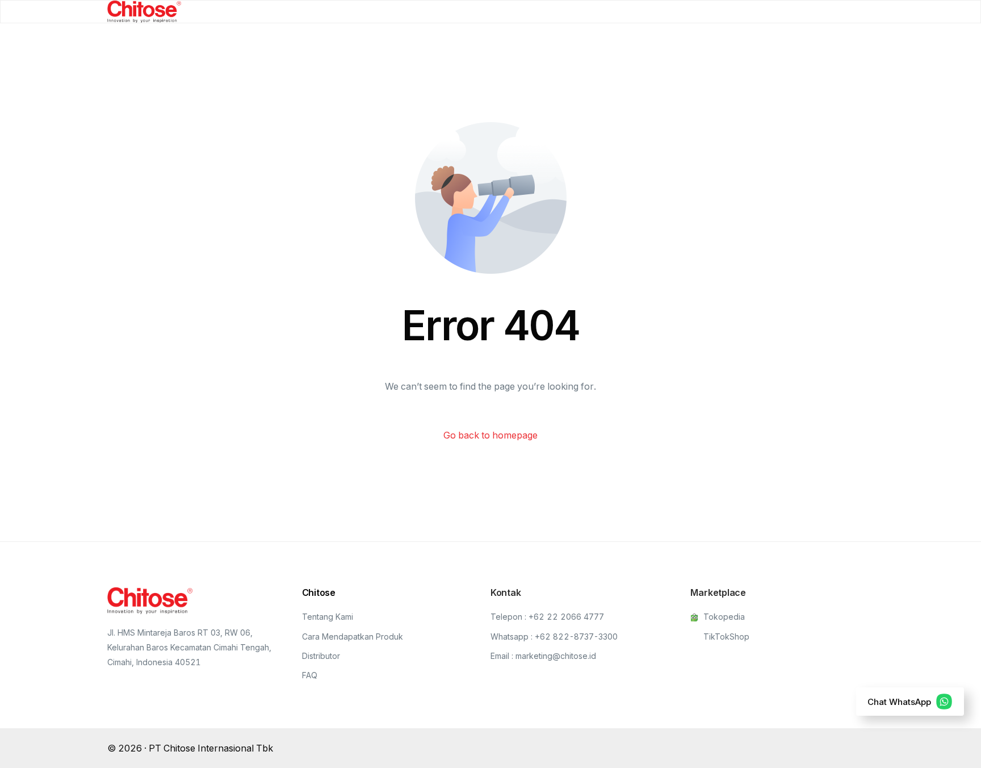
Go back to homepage (490, 435)
